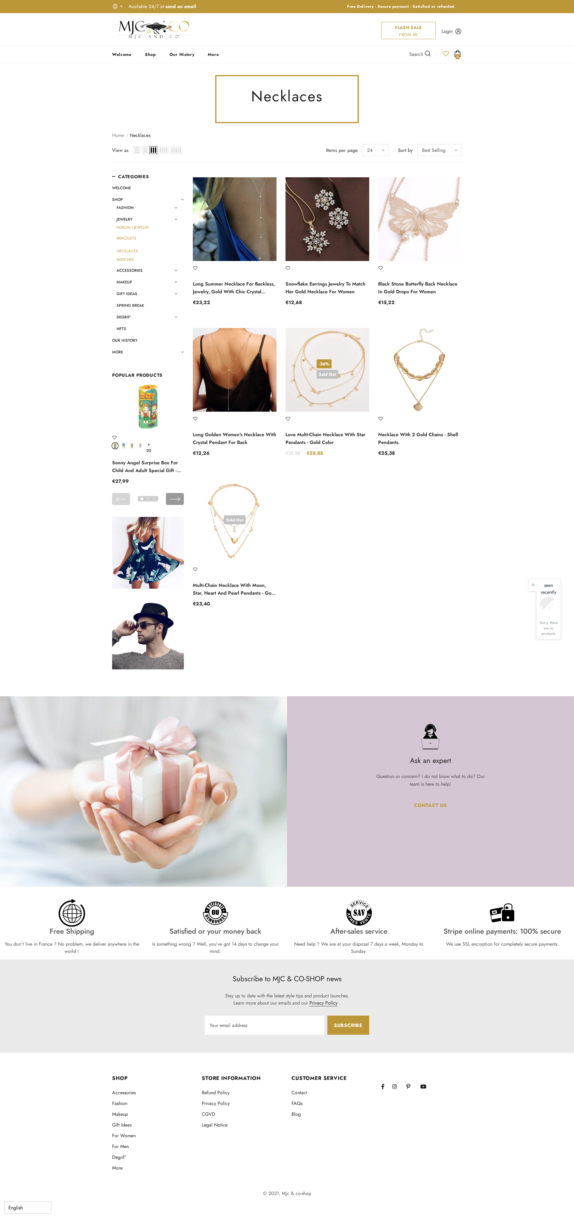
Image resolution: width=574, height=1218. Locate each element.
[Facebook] (386, 1086)
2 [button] (147, 498)
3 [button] (153, 498)
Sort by (405, 150)
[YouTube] (425, 1086)
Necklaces (140, 135)
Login (447, 31)
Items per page (342, 150)
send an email (180, 6)
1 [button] (142, 498)
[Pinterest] (411, 1086)
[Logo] (155, 29)
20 (148, 444)
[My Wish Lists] (445, 55)
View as (120, 150)
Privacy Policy (323, 1002)
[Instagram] (397, 1086)
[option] (148, 435)
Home (118, 135)
